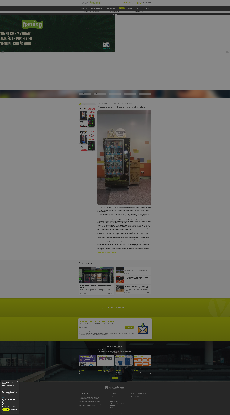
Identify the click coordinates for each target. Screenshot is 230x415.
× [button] (17, 381)
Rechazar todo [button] (14, 409)
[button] (10, 412)
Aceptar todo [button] (6, 409)
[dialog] (115, 207)
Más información (5, 394)
